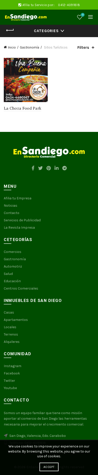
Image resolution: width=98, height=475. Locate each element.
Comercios (12, 252)
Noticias (10, 205)
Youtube (10, 388)
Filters (83, 47)
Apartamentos (16, 320)
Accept (49, 467)
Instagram (12, 366)
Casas (9, 312)
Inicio (12, 47)
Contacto (11, 213)
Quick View (43, 62)
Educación (12, 281)
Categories (46, 31)
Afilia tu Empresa (17, 198)
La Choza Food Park (22, 108)
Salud (8, 274)
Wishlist (82, 14)
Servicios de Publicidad (22, 220)
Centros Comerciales (21, 288)
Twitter (9, 380)
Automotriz (13, 266)
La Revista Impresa (19, 227)
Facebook (12, 373)
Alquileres (12, 342)
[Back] (10, 30)
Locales (10, 327)
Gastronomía (29, 47)
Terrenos (11, 334)
